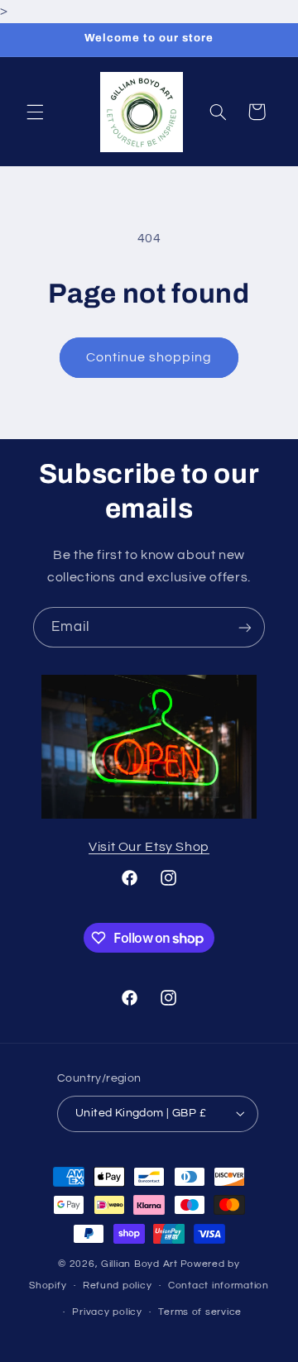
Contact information (218, 1285)
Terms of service (200, 1312)
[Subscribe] (245, 627)
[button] (35, 112)
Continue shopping (149, 357)
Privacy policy (107, 1312)
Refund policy (117, 1285)
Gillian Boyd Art (139, 1264)
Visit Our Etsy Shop (149, 846)
